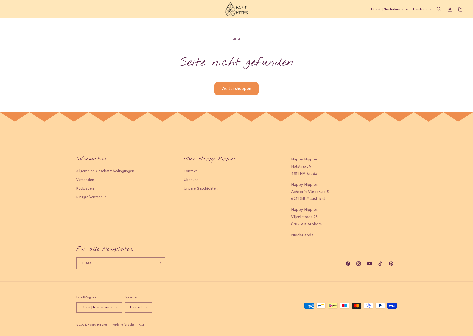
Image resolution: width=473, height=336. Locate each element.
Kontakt (190, 171)
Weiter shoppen (236, 88)
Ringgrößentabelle (91, 197)
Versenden (85, 179)
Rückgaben (85, 188)
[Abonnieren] (159, 263)
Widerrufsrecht (123, 324)
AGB (141, 324)
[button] (10, 9)
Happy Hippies (98, 324)
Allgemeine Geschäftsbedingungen (105, 171)
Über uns (191, 179)
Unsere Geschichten (201, 188)
